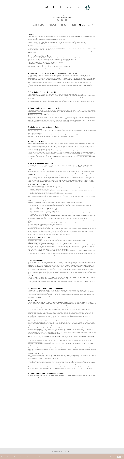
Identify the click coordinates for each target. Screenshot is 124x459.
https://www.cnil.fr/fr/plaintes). (63, 234)
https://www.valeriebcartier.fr (46, 39)
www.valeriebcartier (50, 152)
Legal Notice (38, 456)
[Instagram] (58, 20)
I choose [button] (106, 456)
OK (118, 456)
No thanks (112, 456)
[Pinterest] (66, 20)
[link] (89, 25)
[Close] (122, 457)
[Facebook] (62, 20)
